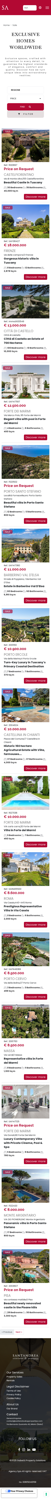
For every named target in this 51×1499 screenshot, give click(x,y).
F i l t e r (28, 114)
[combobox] (27, 90)
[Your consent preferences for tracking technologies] (46, 1494)
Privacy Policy (14, 1394)
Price (13, 98)
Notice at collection (13, 1495)
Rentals (11, 1380)
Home (6, 25)
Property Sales (14, 1376)
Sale (15, 25)
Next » (19, 1332)
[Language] (40, 8)
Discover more (36, 197)
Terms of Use (14, 1390)
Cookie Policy (14, 1398)
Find (22, 106)
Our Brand (12, 1408)
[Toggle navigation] (47, 7)
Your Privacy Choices (22, 1491)
